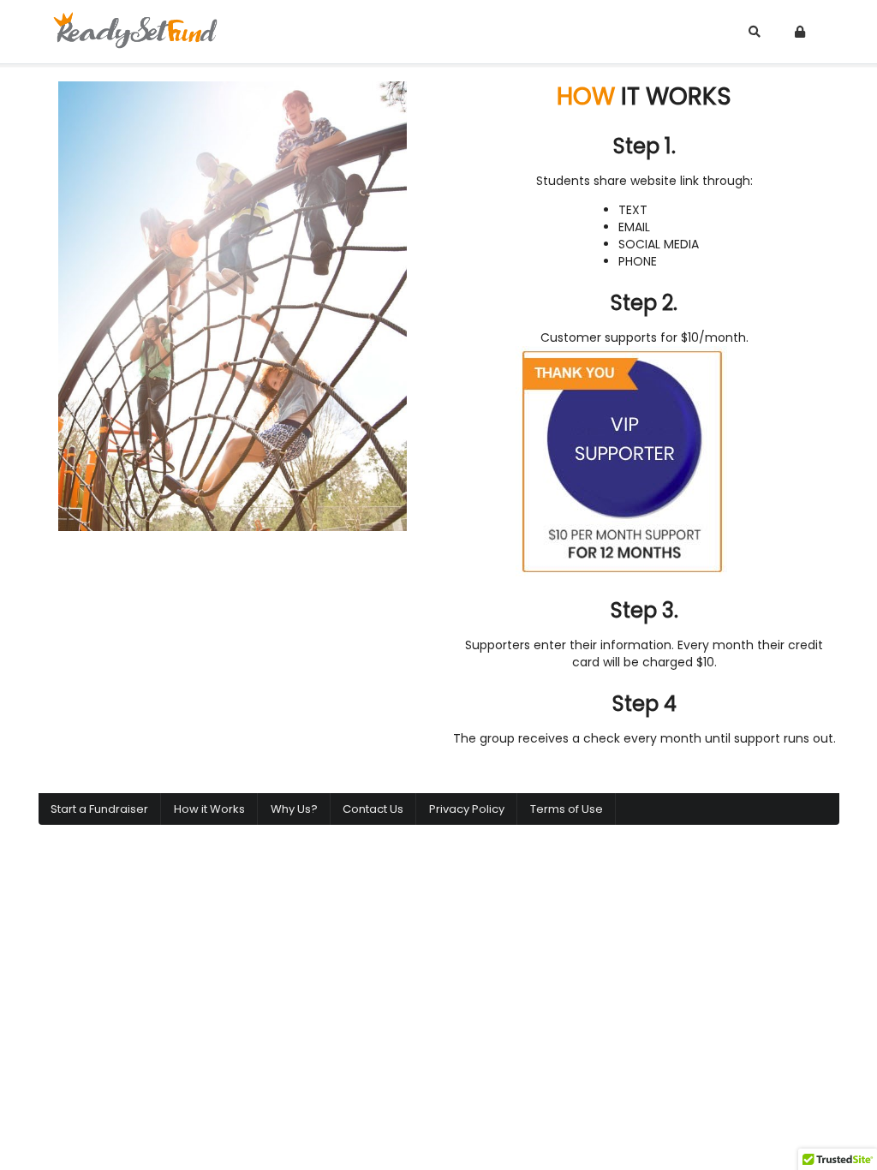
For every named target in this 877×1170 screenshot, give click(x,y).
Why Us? (294, 809)
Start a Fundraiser (99, 809)
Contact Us (373, 809)
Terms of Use (566, 809)
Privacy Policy (466, 809)
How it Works (209, 809)
